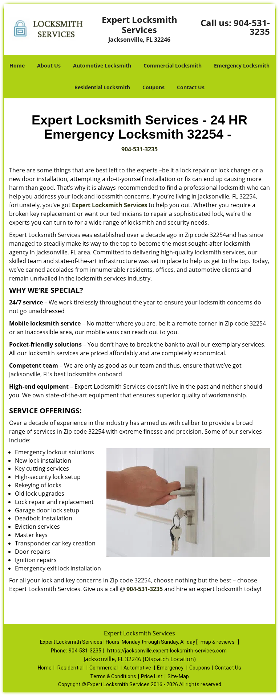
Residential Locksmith (102, 87)
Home (17, 65)
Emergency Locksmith (242, 65)
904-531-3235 (252, 27)
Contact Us (191, 87)
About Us (49, 65)
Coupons (153, 87)
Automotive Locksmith (102, 65)
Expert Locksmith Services (109, 205)
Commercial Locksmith (172, 65)
